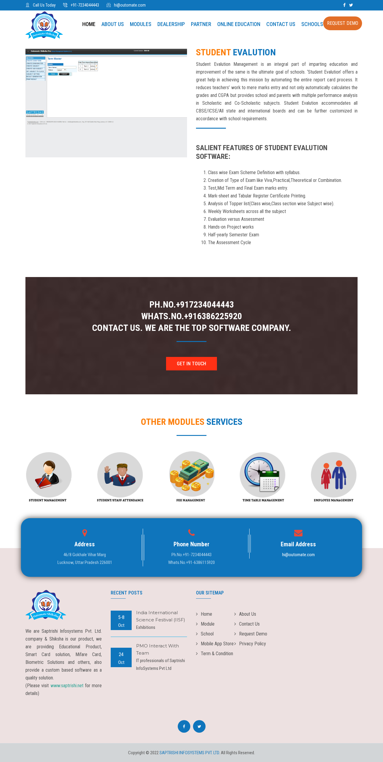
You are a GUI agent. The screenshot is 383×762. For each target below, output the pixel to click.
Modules (140, 24)
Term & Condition (217, 653)
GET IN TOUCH (191, 363)
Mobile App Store (217, 644)
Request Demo (342, 23)
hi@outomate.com (130, 5)
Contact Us (280, 24)
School (207, 634)
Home (88, 24)
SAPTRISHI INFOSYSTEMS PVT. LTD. (189, 752)
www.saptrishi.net (67, 685)
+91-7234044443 (85, 5)
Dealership (171, 24)
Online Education (238, 24)
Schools (312, 24)
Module (208, 624)
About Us (112, 24)
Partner (201, 24)
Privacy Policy (252, 644)
